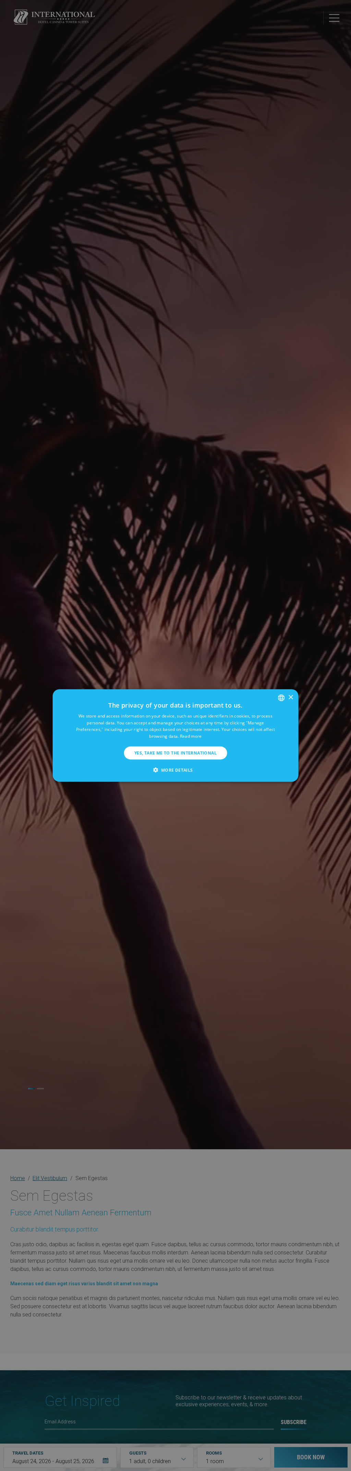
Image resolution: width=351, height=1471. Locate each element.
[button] (175, 770)
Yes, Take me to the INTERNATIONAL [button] (175, 753)
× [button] (290, 697)
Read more (191, 736)
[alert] (175, 735)
